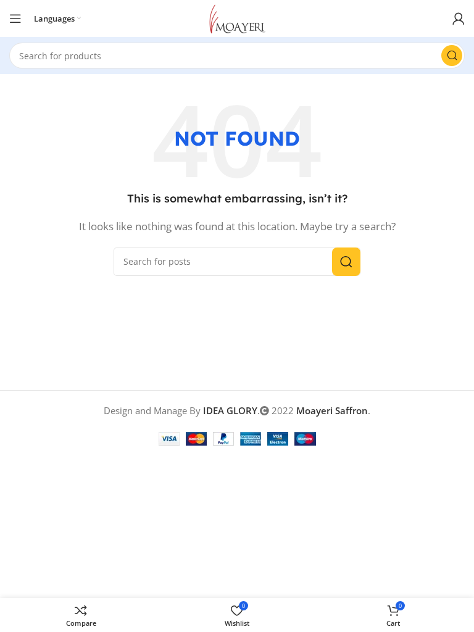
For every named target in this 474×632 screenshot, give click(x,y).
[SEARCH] (451, 55)
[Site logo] (237, 17)
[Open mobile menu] (15, 18)
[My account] (458, 18)
